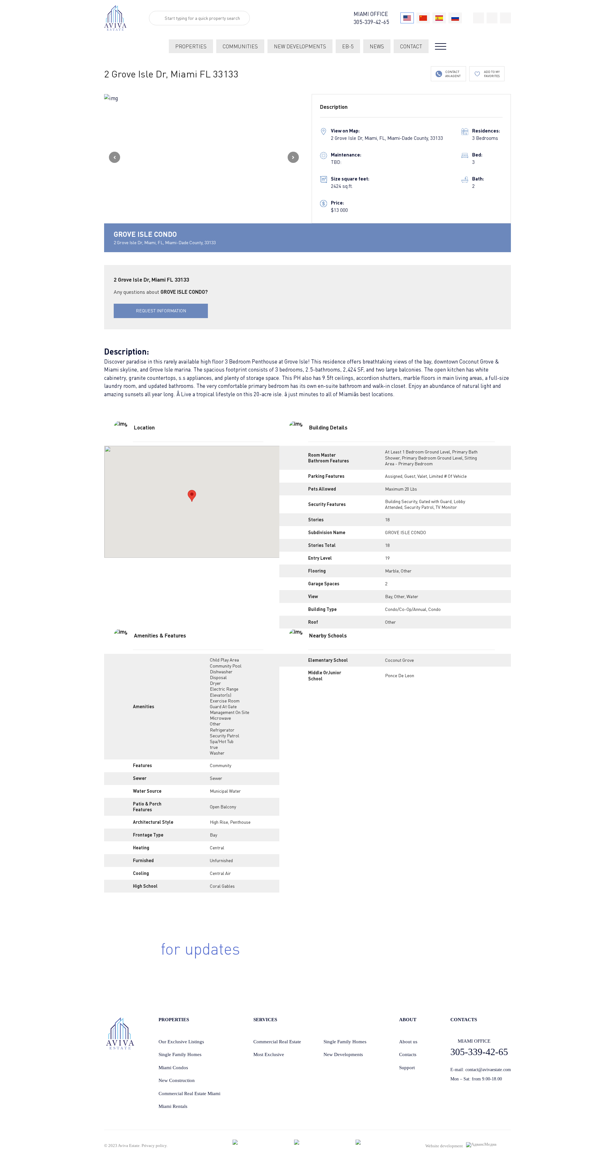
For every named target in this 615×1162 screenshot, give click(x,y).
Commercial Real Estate (277, 1041)
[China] (423, 17)
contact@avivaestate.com (488, 1069)
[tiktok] (478, 17)
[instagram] (505, 17)
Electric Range (224, 689)
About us (408, 1041)
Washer (217, 753)
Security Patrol (224, 735)
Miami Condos (173, 1067)
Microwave (220, 718)
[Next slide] (293, 157)
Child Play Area (224, 659)
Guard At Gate (223, 706)
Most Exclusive (268, 1054)
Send (430, 959)
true (214, 747)
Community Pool (226, 666)
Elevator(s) (220, 695)
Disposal (218, 677)
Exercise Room (225, 700)
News (377, 46)
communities (240, 46)
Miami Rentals (173, 1106)
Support (407, 1067)
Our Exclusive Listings (181, 1041)
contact (411, 46)
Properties (191, 46)
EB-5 (348, 46)
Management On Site (229, 712)
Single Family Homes (180, 1054)
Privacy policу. (155, 1145)
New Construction (177, 1080)
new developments (300, 46)
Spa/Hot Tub (222, 741)
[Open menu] (440, 46)
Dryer (215, 683)
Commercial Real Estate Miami (189, 1093)
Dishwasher (221, 671)
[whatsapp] (492, 17)
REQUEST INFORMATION (161, 310)
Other (390, 622)
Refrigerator (222, 730)
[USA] (407, 17)
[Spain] (439, 17)
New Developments (343, 1054)
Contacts (407, 1054)
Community (220, 765)
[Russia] (455, 17)
